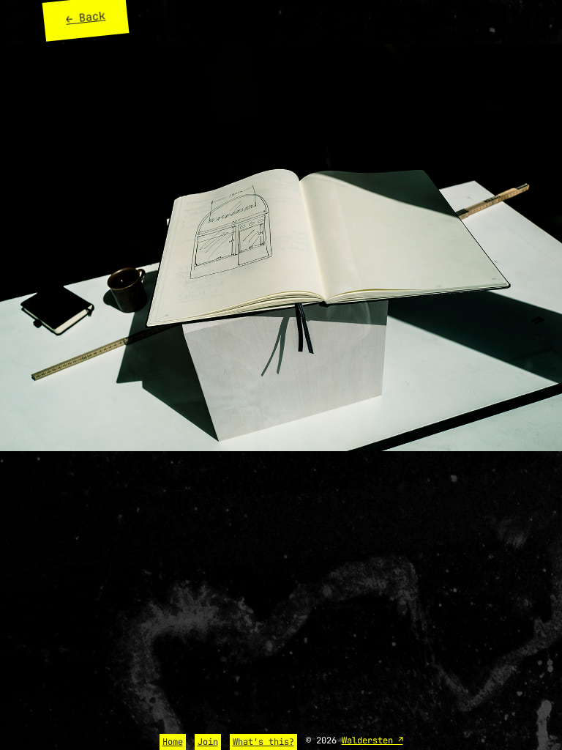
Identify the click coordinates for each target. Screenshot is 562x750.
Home (172, 742)
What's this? (263, 742)
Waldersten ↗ (372, 740)
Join (208, 742)
